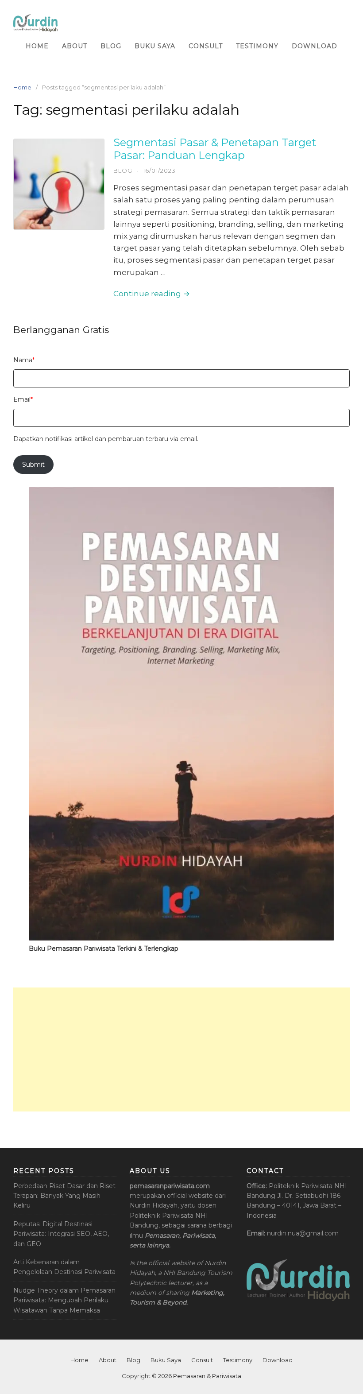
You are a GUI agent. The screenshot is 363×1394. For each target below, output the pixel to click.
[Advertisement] (181, 1049)
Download (314, 46)
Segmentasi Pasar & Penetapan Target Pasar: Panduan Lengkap (214, 149)
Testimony (257, 46)
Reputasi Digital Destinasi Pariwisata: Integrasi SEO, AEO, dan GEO (61, 1234)
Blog (110, 46)
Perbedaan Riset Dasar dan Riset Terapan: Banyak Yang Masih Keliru (64, 1196)
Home (37, 46)
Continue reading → (151, 293)
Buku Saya (155, 46)
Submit (33, 465)
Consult (206, 46)
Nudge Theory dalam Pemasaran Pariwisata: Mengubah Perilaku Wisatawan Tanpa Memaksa (64, 1300)
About (74, 46)
